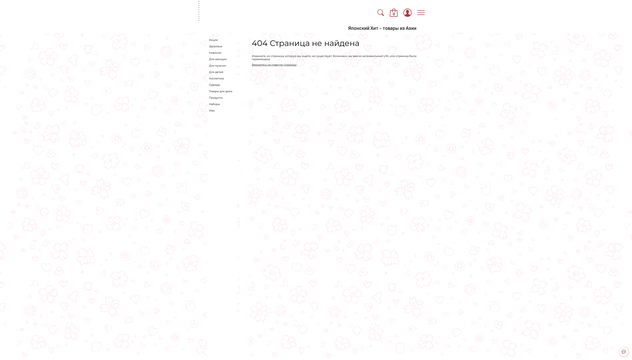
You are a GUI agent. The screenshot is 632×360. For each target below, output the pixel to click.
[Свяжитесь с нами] (624, 352)
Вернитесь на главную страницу (274, 64)
